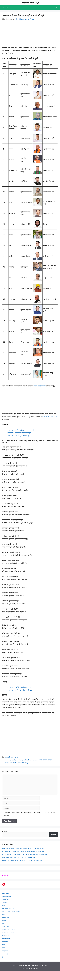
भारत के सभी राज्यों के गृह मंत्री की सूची (18, 436)
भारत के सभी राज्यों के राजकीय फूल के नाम (19, 687)
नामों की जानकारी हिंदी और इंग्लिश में (11, 911)
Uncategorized (7, 896)
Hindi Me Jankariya (30, 3)
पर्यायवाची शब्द (5, 917)
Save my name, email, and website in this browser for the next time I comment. (29, 813)
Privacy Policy (43, 965)
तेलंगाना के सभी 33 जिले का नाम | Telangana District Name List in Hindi (22, 860)
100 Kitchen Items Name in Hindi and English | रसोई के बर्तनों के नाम (28, 760)
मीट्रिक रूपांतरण (6, 939)
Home (14, 965)
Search (4, 831)
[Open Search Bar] (56, 7)
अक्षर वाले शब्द (5, 899)
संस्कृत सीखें (5, 951)
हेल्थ (3, 957)
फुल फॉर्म (4, 923)
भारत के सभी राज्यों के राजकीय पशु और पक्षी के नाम (21, 690)
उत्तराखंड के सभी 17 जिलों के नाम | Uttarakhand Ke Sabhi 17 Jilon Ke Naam (23, 851)
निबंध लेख (4, 914)
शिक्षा (3, 945)
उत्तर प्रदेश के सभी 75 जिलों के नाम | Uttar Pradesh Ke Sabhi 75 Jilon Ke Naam (24, 854)
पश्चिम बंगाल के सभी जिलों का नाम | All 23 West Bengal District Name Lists (23, 848)
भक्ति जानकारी (5, 926)
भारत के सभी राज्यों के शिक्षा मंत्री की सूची (19, 433)
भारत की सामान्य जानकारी (49, 417)
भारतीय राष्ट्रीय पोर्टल (39, 386)
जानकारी (4, 902)
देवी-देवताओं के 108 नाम (8, 908)
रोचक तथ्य (5, 942)
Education (5, 893)
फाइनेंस (4, 920)
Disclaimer (35, 965)
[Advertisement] (30, 34)
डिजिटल (4, 905)
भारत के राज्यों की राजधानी (8, 932)
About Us (27, 965)
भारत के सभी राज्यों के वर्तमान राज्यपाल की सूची (20, 430)
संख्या (3, 948)
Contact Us (21, 965)
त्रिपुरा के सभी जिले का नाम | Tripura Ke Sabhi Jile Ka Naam (19, 857)
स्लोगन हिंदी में (5, 954)
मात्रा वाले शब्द (5, 935)
